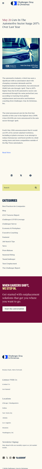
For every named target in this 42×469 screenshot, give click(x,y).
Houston (5, 428)
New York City (7, 413)
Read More (6, 152)
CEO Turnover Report (10, 215)
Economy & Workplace (11, 228)
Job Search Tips (8, 242)
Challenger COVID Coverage (13, 219)
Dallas (4, 408)
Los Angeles (6, 423)
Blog (4, 211)
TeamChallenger (8, 259)
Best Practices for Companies (13, 206)
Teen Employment (9, 264)
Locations (6, 399)
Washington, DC (8, 432)
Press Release (7, 250)
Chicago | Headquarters (10, 403)
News (4, 246)
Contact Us (6, 384)
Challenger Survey (9, 224)
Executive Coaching (10, 233)
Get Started (6, 389)
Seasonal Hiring (8, 255)
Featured (5, 237)
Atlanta (4, 418)
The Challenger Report (11, 268)
